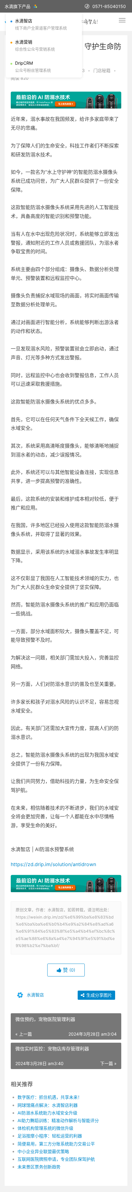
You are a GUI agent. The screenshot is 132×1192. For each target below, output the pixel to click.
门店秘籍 (102, 70)
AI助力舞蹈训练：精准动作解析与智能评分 (58, 1120)
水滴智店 (34, 994)
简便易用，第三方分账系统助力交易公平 (56, 1143)
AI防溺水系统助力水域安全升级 (47, 1112)
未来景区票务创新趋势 (38, 1166)
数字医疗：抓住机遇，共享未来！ (49, 1097)
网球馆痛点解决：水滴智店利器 (47, 1105)
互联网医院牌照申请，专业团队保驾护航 (56, 1159)
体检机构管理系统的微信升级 (45, 1128)
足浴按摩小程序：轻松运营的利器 (49, 1135)
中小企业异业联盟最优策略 (43, 1151)
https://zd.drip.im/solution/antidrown (53, 864)
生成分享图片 (98, 995)
